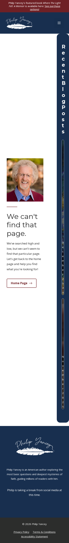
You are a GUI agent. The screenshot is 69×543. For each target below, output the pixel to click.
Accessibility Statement (34, 536)
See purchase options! (45, 7)
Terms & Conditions (44, 532)
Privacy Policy (21, 532)
